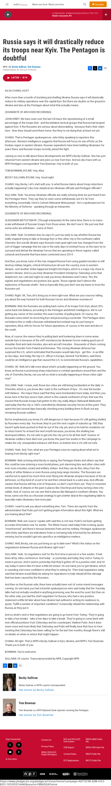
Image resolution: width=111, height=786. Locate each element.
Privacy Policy (47, 746)
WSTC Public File (93, 760)
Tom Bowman (33, 66)
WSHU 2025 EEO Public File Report (49, 753)
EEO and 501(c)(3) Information (72, 740)
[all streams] (106, 14)
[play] (8, 14)
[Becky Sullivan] (9, 682)
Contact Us (46, 740)
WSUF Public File (93, 754)
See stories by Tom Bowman (36, 715)
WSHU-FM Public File (95, 747)
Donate (99, 4)
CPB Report (69, 747)
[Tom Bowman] (9, 707)
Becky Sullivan (19, 66)
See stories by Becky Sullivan (36, 690)
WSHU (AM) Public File (94, 740)
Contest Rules (70, 754)
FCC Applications (71, 760)
